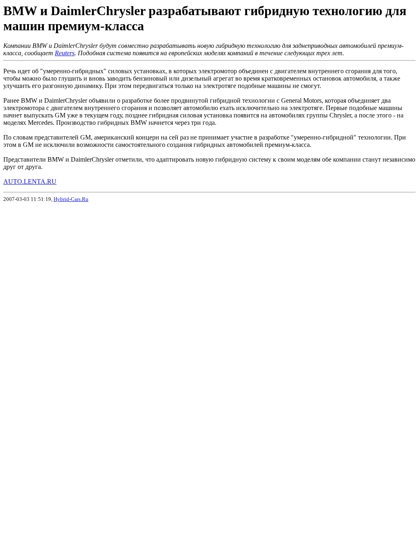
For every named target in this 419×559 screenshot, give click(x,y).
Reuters (64, 53)
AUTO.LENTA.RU (29, 181)
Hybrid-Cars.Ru (71, 199)
